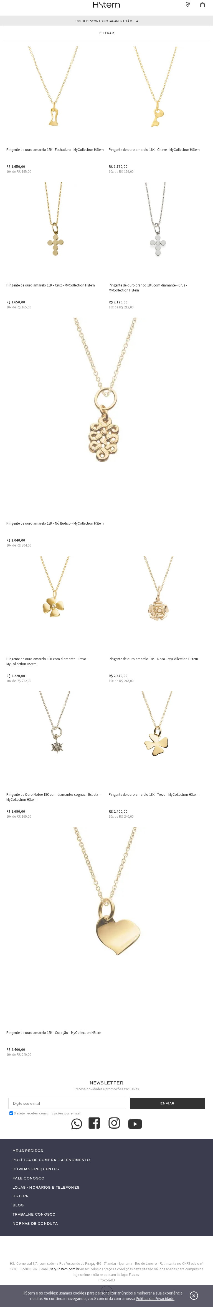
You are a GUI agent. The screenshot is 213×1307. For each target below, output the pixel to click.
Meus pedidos (27, 1151)
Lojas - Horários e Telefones (45, 1187)
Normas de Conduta (35, 1223)
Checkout (202, 4)
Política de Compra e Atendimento (51, 1160)
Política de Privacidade (155, 1298)
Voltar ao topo (198, 1260)
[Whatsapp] (76, 1123)
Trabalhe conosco (34, 1214)
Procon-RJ (106, 1280)
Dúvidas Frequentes (35, 1169)
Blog (18, 1205)
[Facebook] (95, 1124)
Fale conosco (28, 1178)
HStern (20, 1196)
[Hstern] (106, 4)
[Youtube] (135, 1124)
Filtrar (106, 33)
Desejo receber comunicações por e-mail (48, 1113)
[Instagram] (115, 1124)
